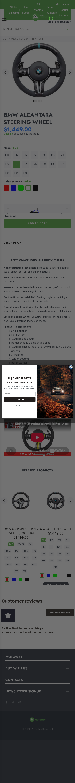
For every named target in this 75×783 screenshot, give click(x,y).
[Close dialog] (70, 367)
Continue (20, 399)
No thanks (19, 405)
